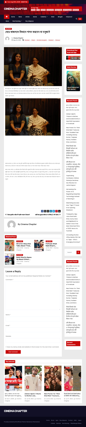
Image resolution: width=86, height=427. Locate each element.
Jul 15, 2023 (19, 248)
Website (8, 336)
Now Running (17, 21)
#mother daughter (42, 40)
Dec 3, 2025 (10, 399)
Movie (35, 17)
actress (33, 10)
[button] (76, 19)
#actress (27, 40)
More (7, 21)
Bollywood (8, 28)
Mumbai (58, 423)
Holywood (69, 17)
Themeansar (36, 422)
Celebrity (44, 17)
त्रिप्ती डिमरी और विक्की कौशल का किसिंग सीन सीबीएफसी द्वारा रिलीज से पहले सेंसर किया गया (72, 396)
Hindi (52, 17)
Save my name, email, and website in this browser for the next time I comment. (33, 347)
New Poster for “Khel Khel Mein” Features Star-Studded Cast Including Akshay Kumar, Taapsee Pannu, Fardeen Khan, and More (73, 135)
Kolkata (53, 423)
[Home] (6, 17)
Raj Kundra (76, 10)
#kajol (33, 40)
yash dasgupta (67, 10)
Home (13, 17)
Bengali (60, 17)
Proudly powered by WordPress (13, 422)
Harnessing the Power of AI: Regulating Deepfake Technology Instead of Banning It (73, 194)
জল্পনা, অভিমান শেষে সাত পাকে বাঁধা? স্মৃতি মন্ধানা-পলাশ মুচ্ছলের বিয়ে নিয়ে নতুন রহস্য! (72, 107)
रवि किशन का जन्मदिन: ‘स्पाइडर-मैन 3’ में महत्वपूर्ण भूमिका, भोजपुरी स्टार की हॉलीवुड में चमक (73, 167)
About (52, 420)
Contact (70, 420)
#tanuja (57, 40)
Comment (9, 280)
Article (28, 17)
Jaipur (79, 420)
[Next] (78, 81)
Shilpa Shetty (58, 10)
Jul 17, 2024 (69, 399)
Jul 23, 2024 (30, 399)
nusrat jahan (50, 10)
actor (38, 10)
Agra (57, 420)
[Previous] (67, 81)
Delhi (75, 420)
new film (43, 10)
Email (8, 325)
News (20, 17)
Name (8, 315)
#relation (51, 40)
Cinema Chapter (18, 38)
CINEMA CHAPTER (15, 9)
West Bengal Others (76, 423)
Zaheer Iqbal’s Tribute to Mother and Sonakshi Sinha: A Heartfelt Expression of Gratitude (73, 119)
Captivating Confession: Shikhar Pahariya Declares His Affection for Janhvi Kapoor (72, 180)
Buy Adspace (30, 21)
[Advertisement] (33, 148)
